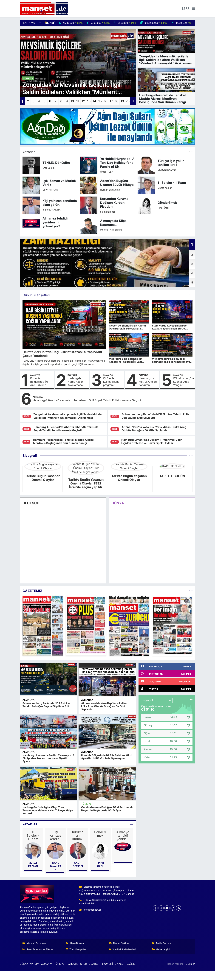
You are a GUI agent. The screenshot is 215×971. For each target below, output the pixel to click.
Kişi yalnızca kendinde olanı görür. (59, 203)
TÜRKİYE (86, 803)
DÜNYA (118, 503)
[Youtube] (167, 908)
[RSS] (178, 908)
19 (122, 101)
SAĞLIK (131, 964)
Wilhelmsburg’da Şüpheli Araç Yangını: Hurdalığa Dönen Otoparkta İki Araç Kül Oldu (183, 382)
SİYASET (120, 964)
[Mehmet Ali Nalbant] (88, 225)
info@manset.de (92, 909)
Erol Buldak (48, 167)
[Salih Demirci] (88, 205)
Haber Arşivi (163, 949)
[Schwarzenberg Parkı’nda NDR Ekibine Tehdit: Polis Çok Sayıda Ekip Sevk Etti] (48, 680)
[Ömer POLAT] (88, 165)
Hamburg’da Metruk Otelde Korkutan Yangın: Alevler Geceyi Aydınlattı (148, 382)
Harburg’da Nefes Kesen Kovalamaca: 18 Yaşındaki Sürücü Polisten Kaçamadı (77, 382)
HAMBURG (72, 964)
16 (105, 101)
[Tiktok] (172, 908)
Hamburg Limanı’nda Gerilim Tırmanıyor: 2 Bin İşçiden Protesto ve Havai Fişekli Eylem (151, 441)
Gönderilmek (167, 203)
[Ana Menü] (193, 8)
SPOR (83, 964)
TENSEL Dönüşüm (56, 163)
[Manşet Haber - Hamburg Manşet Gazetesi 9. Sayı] (43, 625)
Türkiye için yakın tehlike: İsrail (171, 163)
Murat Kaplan (165, 187)
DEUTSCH (72, 375)
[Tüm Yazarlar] (191, 151)
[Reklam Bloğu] (107, 126)
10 (72, 101)
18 (116, 101)
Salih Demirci (107, 211)
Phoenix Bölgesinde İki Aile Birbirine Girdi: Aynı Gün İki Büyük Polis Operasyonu (39, 382)
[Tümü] (191, 455)
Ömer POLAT (107, 171)
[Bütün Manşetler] (191, 295)
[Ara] (188, 8)
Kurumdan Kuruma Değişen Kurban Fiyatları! (114, 202)
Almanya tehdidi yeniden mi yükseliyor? (55, 222)
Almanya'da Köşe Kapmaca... (113, 223)
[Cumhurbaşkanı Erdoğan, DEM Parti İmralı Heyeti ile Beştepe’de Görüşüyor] (107, 784)
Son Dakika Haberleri (124, 949)
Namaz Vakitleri (121, 943)
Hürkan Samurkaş (110, 189)
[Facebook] (155, 908)
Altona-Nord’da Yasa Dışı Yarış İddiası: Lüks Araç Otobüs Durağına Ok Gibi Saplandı (154, 428)
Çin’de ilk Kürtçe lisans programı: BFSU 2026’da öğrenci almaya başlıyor (112, 382)
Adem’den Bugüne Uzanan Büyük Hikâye (117, 183)
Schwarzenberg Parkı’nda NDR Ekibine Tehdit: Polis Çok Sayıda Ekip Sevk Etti (46, 705)
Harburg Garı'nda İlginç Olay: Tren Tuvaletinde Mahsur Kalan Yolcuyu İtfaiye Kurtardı (48, 810)
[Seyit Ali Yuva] (31, 185)
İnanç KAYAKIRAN (52, 209)
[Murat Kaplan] (146, 185)
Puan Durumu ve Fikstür (40, 949)
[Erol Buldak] (31, 165)
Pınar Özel (163, 207)
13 (89, 101)
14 (94, 101)
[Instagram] (161, 908)
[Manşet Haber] (44, 8)
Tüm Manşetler (77, 949)
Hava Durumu (77, 943)
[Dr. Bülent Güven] (146, 165)
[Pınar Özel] (146, 205)
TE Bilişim (189, 964)
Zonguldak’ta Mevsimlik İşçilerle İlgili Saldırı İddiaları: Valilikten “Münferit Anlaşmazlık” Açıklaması (68, 416)
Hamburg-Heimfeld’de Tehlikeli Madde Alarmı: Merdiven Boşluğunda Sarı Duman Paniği (63, 441)
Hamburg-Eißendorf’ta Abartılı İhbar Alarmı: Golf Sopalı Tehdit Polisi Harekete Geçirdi (87, 400)
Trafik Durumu (164, 943)
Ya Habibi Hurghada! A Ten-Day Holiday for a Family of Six (117, 163)
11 (77, 101)
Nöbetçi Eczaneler (36, 943)
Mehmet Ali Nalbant (111, 229)
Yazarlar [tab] (30, 824)
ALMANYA (35, 375)
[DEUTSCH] (102, 503)
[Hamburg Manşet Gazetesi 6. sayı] (172, 625)
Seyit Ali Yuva (50, 189)
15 (100, 101)
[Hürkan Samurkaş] (88, 185)
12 (83, 101)
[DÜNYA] (191, 503)
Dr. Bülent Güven (167, 169)
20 (128, 101)
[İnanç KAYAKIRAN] (31, 205)
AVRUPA (34, 964)
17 (111, 101)
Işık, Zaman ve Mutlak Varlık (59, 183)
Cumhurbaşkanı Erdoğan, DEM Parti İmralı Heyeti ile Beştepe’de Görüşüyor (107, 809)
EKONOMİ (107, 964)
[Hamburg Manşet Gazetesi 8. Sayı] (86, 625)
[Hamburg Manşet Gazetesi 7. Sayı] (129, 625)
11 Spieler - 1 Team (172, 183)
